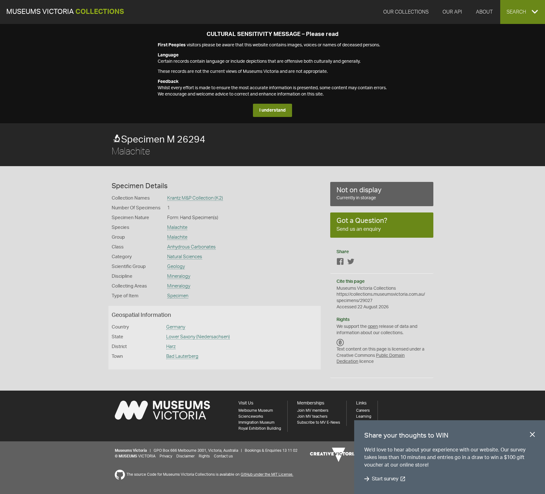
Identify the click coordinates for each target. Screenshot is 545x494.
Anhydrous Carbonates (191, 247)
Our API (452, 12)
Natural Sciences (184, 256)
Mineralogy (178, 276)
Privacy (166, 456)
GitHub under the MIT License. (267, 474)
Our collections (406, 12)
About (484, 12)
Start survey (385, 478)
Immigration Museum (256, 422)
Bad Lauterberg (182, 356)
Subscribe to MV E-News (318, 422)
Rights (204, 456)
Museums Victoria (65, 12)
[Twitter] (351, 263)
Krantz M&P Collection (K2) (195, 198)
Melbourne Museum (255, 410)
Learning (363, 416)
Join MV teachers (312, 416)
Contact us (223, 456)
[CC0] (340, 342)
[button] (522, 12)
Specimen (177, 295)
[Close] (532, 435)
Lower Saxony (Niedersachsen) (198, 336)
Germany (175, 327)
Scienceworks (250, 416)
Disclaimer (185, 456)
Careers (363, 410)
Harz (171, 346)
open (373, 326)
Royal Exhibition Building (259, 428)
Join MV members (312, 410)
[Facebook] (340, 263)
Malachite (177, 227)
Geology (176, 266)
